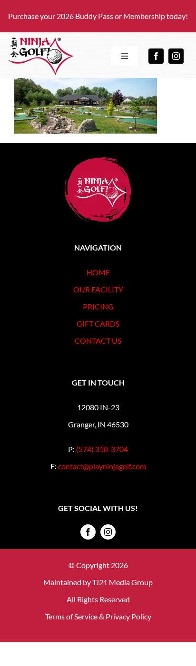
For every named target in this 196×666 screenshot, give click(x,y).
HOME (98, 272)
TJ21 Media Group (122, 582)
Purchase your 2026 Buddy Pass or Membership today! (98, 15)
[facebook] (156, 56)
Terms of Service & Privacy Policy (98, 616)
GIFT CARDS (98, 323)
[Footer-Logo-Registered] (98, 160)
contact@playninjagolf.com (102, 466)
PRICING (98, 306)
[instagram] (176, 56)
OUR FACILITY (98, 289)
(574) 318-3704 (102, 449)
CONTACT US (98, 340)
